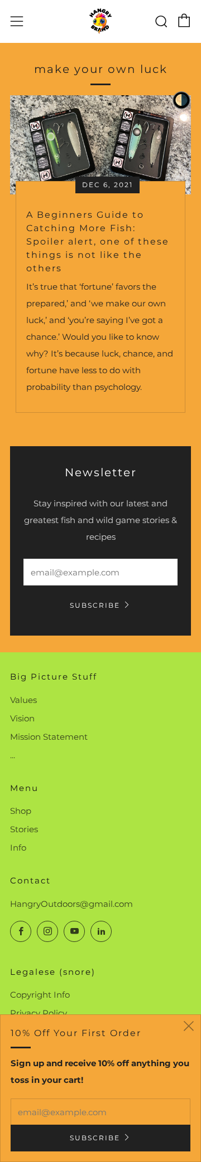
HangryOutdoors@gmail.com (71, 904)
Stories (24, 829)
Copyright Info (40, 994)
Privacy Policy (38, 1013)
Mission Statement (49, 736)
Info (18, 847)
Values (23, 700)
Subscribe (95, 605)
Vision (22, 718)
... (12, 755)
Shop (20, 810)
